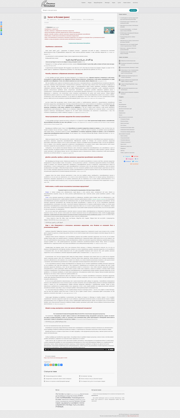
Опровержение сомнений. (67, 401)
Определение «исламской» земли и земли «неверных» (58, 378)
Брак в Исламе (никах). (75, 394)
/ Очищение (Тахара (124, 119)
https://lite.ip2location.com (133, 416)
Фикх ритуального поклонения (126, 117)
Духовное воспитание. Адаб (125, 108)
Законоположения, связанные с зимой (129, 67)
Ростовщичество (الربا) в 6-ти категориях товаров (93, 381)
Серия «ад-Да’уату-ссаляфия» (67, 403)
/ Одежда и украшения (125, 142)
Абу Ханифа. (60, 394)
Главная (83, 2)
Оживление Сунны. (80, 399)
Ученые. (60, 406)
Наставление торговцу (86, 376)
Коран (113, 2)
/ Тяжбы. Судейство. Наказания (127, 152)
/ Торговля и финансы (76, 19)
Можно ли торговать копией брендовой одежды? (58, 381)
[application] (79, 349)
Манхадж (107, 2)
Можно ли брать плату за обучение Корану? (91, 378)
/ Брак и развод (123, 135)
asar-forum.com (94, 395)
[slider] (112, 349)
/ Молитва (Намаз (124, 121)
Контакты (135, 2)
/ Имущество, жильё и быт (126, 146)
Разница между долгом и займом (54, 376)
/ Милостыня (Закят (124, 123)
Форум (89, 2)
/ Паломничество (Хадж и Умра (127, 127)
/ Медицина (123, 148)
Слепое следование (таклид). (70, 404)
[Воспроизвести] (46, 349)
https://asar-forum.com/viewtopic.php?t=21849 (55, 357)
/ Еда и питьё (123, 144)
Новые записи (126, 2)
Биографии (121, 110)
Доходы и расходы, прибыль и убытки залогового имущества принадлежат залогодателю (74, 157)
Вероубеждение (98, 2)
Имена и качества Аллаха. (69, 396)
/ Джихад (122, 150)
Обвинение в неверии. (68, 399)
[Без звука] (108, 349)
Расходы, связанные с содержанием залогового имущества (63, 73)
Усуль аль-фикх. (79, 405)
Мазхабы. (67, 397)
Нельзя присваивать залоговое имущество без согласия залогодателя (67, 116)
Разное (120, 115)
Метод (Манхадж (122, 106)
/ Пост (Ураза (123, 125)
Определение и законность (53, 46)
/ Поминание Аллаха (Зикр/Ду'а (127, 129)
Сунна (119, 2)
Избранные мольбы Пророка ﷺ (128, 60)
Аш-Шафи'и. (67, 394)
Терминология (53, 19)
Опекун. (58, 401)
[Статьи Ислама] (48, 4)
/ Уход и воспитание (124, 138)
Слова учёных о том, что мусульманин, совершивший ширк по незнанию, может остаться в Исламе (129, 71)
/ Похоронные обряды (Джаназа (127, 131)
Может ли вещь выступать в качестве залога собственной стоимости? (68, 308)
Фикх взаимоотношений (63, 19)
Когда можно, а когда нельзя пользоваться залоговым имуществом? (67, 186)
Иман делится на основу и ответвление (129, 25)
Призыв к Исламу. (80, 401)
